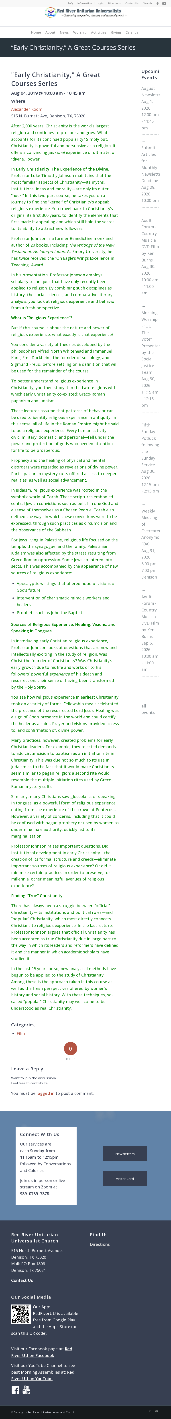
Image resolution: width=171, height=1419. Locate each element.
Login (100, 3)
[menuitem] (70, 3)
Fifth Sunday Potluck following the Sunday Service (150, 444)
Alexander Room (26, 109)
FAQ (70, 3)
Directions (114, 3)
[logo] (86, 16)
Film (21, 1033)
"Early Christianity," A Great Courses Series (56, 79)
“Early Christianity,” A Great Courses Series (73, 47)
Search (147, 3)
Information (84, 3)
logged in (46, 1093)
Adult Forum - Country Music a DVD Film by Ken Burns (150, 240)
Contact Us (131, 3)
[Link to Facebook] (157, 3)
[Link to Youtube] (164, 3)
